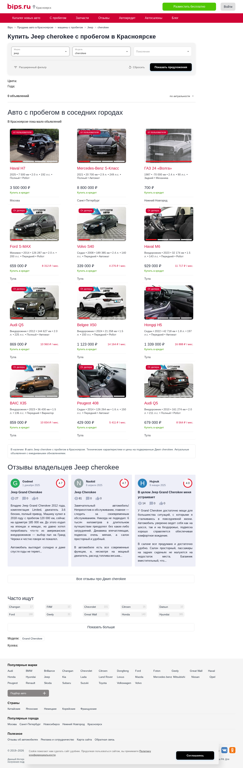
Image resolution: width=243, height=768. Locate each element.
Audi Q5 (17, 325)
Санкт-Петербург (30, 724)
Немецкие (50, 708)
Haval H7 (17, 168)
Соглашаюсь (195, 755)
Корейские (68, 708)
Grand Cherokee (32, 638)
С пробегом (58, 18)
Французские (88, 708)
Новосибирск (51, 724)
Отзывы (104, 18)
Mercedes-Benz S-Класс (98, 168)
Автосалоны (153, 18)
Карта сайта (84, 739)
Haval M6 (152, 246)
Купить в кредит (19, 192)
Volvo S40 (85, 246)
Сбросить (139, 67)
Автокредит (127, 18)
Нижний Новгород (73, 724)
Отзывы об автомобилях (23, 739)
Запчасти (82, 18)
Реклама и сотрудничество (57, 739)
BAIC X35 (18, 403)
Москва (12, 724)
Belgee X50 (86, 325)
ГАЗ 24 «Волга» (158, 168)
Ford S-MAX (20, 246)
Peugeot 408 (88, 403)
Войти (228, 6)
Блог (175, 18)
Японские (32, 708)
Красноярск (95, 724)
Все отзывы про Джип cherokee (101, 579)
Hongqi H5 (153, 325)
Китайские (14, 708)
